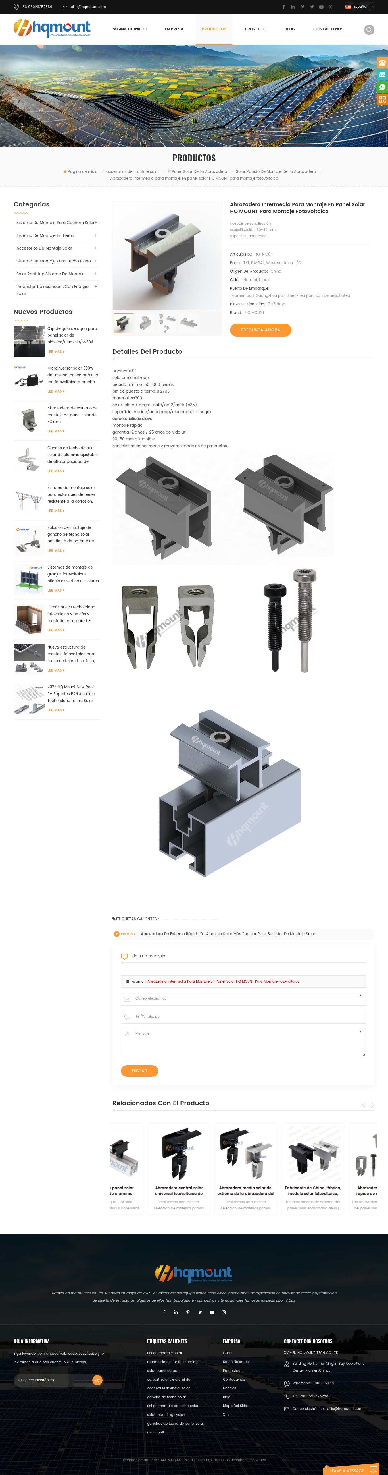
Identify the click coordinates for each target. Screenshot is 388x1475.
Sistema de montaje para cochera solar (55, 222)
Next (372, 1105)
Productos (214, 29)
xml (226, 1415)
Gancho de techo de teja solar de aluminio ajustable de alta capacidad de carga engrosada (72, 455)
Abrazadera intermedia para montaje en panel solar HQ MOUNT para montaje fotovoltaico (223, 981)
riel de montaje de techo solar (172, 1406)
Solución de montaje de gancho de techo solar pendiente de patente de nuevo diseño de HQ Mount (72, 535)
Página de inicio (129, 29)
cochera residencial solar (168, 1388)
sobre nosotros (236, 1362)
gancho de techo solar (166, 1397)
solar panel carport (163, 1371)
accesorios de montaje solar (132, 172)
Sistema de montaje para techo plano (53, 261)
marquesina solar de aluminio (173, 1362)
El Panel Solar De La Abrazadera (197, 172)
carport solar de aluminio (168, 1379)
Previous (364, 1105)
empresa (174, 29)
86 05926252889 (316, 1396)
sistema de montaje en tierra (45, 235)
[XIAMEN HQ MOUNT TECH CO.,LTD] (52, 28)
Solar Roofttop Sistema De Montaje (50, 274)
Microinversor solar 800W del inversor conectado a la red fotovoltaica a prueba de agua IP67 (72, 376)
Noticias (229, 1388)
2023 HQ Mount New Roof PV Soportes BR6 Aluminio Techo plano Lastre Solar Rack (71, 694)
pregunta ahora (261, 330)
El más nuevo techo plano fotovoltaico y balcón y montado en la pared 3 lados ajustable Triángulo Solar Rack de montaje (71, 614)
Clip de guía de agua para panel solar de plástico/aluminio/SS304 (72, 335)
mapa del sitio (235, 1406)
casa (227, 1353)
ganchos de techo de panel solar (175, 1423)
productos (231, 1371)
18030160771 (324, 1383)
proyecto (255, 29)
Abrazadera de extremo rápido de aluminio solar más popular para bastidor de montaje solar (228, 934)
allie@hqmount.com (88, 7)
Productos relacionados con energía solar (52, 290)
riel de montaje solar (164, 1353)
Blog (290, 29)
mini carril (155, 1432)
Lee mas (54, 352)
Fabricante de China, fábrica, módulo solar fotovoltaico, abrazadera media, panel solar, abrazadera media (277, 1191)
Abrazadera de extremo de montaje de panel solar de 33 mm (72, 415)
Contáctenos (328, 29)
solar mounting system (166, 1415)
